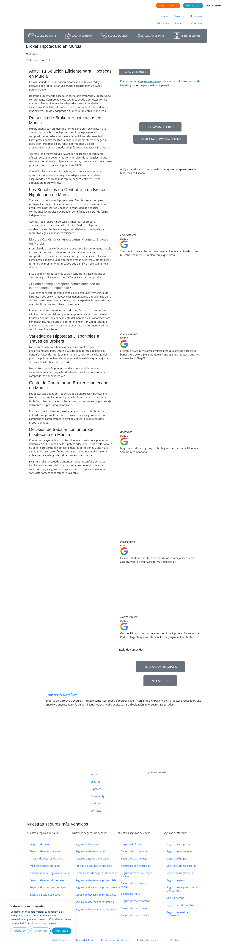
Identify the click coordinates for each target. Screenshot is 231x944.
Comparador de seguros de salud (50, 873)
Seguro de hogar (176, 858)
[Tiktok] (169, 802)
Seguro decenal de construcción (178, 914)
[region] (40, 919)
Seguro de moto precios (135, 915)
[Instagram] (161, 802)
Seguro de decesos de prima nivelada (97, 887)
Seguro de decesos (86, 844)
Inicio (164, 16)
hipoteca (93, 107)
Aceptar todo (61, 931)
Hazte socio (193, 5)
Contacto (196, 23)
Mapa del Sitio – (85, 940)
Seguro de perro (176, 880)
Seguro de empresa (178, 844)
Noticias (180, 23)
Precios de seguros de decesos (93, 865)
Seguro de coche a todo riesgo (135, 885)
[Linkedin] (178, 802)
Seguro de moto (130, 893)
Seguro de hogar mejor (180, 873)
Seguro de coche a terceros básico (137, 874)
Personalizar (20, 931)
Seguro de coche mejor (134, 858)
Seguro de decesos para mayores (95, 909)
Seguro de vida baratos (180, 905)
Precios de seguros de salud (46, 858)
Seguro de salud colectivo (45, 894)
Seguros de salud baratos (45, 851)
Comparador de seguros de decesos (96, 873)
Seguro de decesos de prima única (95, 894)
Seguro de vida (175, 898)
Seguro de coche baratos (136, 851)
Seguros (179, 16)
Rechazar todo (40, 931)
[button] (160, 641)
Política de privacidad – (150, 940)
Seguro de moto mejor (134, 908)
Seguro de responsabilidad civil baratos (182, 889)
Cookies (175, 940)
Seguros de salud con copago (47, 887)
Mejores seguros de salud (45, 865)
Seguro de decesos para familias (94, 902)
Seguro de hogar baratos (181, 865)
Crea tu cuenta (168, 5)
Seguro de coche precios (135, 865)
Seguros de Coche (131, 844)
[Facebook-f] (152, 802)
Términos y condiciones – (116, 940)
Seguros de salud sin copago (47, 880)
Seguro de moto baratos (135, 901)
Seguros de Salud (40, 844)
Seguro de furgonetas (179, 851)
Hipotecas (196, 16)
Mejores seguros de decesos (92, 858)
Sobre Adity (162, 23)
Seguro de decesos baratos (91, 851)
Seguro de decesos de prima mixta (95, 880)
